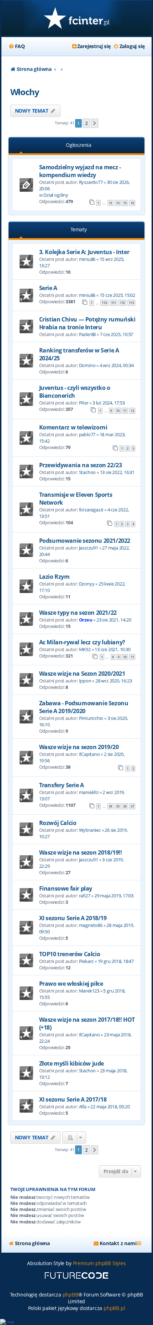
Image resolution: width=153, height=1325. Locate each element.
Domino (87, 365)
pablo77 (87, 434)
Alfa (82, 1106)
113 (131, 302)
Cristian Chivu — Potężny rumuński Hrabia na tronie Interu (87, 323)
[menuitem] (17, 46)
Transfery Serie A (61, 785)
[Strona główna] (76, 18)
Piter (84, 402)
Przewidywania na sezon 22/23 (80, 465)
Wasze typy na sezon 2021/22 (78, 613)
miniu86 (87, 259)
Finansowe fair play (65, 888)
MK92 (85, 649)
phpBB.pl (114, 1308)
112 (122, 302)
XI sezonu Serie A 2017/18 (73, 1099)
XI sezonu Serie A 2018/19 (73, 918)
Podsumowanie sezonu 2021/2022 (84, 541)
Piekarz (86, 961)
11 (125, 410)
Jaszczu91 (88, 548)
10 (118, 410)
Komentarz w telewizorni (73, 427)
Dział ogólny (55, 195)
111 (113, 302)
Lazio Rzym (54, 577)
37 (132, 806)
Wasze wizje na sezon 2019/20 (79, 747)
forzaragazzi (91, 509)
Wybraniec (90, 830)
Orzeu (86, 620)
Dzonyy (87, 584)
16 (132, 203)
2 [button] (86, 123)
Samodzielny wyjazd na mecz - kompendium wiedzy (80, 171)
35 (118, 806)
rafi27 (84, 895)
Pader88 (87, 334)
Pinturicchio (91, 718)
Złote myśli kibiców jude (71, 1063)
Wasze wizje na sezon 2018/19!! (80, 852)
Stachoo (87, 472)
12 (132, 410)
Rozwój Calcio (57, 823)
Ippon (85, 680)
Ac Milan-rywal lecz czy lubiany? (82, 642)
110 (104, 302)
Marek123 (89, 991)
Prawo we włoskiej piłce (71, 984)
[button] (94, 123)
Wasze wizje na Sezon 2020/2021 (82, 673)
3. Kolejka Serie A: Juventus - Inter (84, 252)
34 (110, 806)
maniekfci (89, 792)
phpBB (70, 1294)
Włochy (24, 92)
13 (110, 203)
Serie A (48, 288)
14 (118, 203)
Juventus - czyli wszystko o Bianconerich (74, 391)
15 (125, 203)
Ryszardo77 (91, 182)
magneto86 (90, 925)
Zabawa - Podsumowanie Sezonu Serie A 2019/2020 (83, 707)
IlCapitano (89, 754)
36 (125, 806)
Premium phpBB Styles (99, 1263)
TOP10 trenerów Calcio (69, 954)
